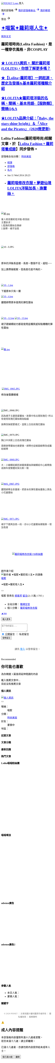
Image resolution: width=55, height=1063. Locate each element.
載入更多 (6, 619)
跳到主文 (6, 36)
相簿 (9, 162)
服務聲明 (33, 1017)
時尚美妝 (26, 156)
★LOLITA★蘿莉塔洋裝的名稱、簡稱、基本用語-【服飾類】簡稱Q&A (27, 103)
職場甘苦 (25, 604)
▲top (4, 613)
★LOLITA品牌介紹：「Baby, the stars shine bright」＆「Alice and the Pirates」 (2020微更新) (27, 123)
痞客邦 (18, 595)
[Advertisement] (16, 923)
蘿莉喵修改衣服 (28, 608)
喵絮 (3, 578)
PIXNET (14, 1013)
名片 (9, 170)
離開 (18, 1057)
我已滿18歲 (7, 1057)
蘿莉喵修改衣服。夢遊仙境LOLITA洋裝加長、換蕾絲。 (29, 188)
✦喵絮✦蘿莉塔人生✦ (24, 28)
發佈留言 (6, 638)
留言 (25, 595)
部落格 (11, 166)
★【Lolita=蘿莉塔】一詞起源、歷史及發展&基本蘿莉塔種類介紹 (27, 83)
